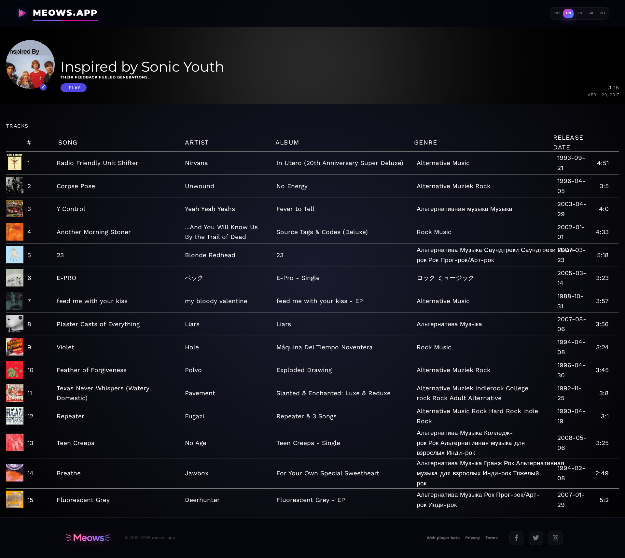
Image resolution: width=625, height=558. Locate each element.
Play (74, 87)
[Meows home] (87, 537)
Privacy (472, 537)
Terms (491, 537)
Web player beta (443, 537)
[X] (536, 538)
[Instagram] (555, 538)
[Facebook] (516, 538)
